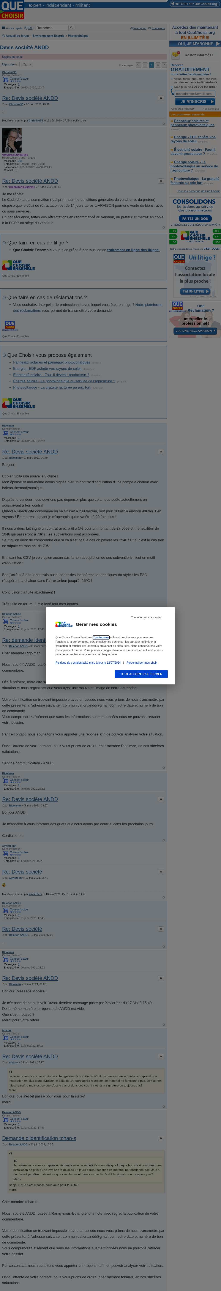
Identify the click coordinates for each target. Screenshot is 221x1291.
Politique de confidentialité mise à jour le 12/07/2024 (88, 662)
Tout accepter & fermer (141, 674)
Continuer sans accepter (146, 617)
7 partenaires (101, 637)
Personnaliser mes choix (141, 662)
